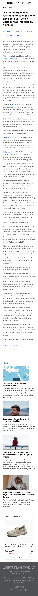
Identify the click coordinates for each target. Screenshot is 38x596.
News (10, 7)
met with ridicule (16, 104)
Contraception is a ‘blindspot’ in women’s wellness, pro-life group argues (17, 454)
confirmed (11, 137)
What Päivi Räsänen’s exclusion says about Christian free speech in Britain (18, 495)
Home (5, 7)
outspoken (18, 330)
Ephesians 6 (7, 152)
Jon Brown (6, 32)
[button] (3, 3)
